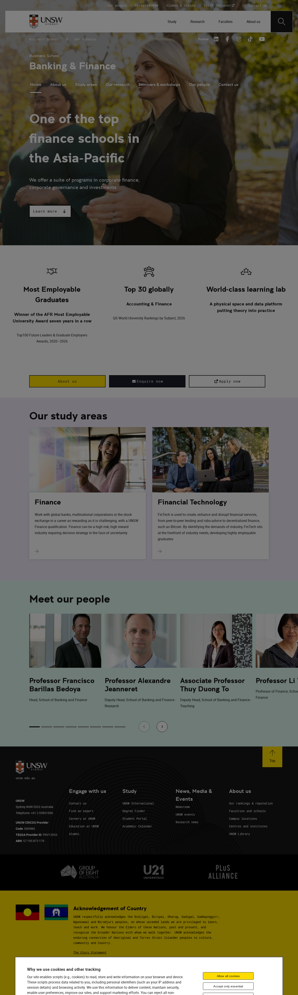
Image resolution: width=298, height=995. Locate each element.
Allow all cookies (228, 976)
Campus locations (243, 818)
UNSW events (185, 814)
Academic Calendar (137, 826)
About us (58, 84)
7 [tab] (108, 726)
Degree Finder (133, 811)
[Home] (45, 22)
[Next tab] (162, 726)
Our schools (85, 39)
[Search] (282, 21)
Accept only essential (228, 986)
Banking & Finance (72, 66)
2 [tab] (46, 726)
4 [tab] (71, 726)
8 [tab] (120, 726)
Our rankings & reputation (251, 803)
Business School (44, 39)
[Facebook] (227, 39)
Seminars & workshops (159, 84)
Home (35, 84)
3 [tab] (59, 726)
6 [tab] (95, 726)
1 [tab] (34, 726)
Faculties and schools (247, 811)
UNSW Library (239, 834)
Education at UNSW (84, 826)
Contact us (228, 84)
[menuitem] (172, 21)
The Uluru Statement (89, 952)
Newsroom (183, 807)
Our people (199, 84)
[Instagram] (238, 39)
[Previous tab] (144, 726)
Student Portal (134, 818)
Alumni (74, 834)
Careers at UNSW (82, 818)
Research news (187, 822)
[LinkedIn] (216, 39)
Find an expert (81, 811)
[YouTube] (261, 39)
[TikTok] (250, 39)
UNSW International (138, 803)
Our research (118, 84)
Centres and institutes (248, 826)
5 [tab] (83, 726)
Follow (203, 39)
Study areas (86, 84)
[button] (50, 211)
